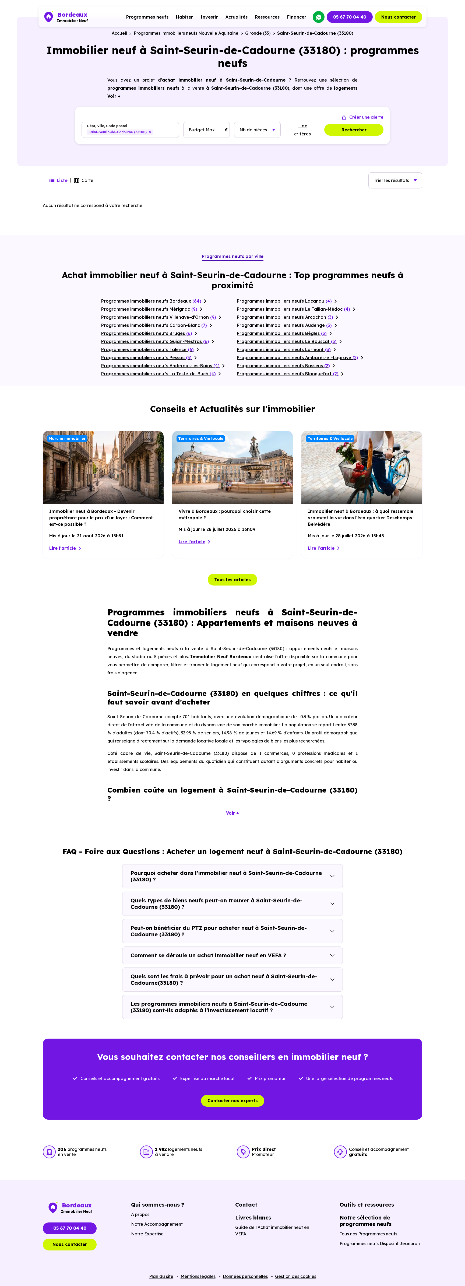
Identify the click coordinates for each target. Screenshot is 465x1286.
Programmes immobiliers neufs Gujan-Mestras (155, 341)
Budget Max (202, 129)
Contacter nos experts (232, 1100)
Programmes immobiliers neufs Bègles (282, 333)
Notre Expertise (147, 1233)
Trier (391, 180)
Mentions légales (198, 1276)
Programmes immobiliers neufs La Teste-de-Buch (158, 373)
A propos (140, 1214)
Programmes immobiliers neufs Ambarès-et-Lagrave (297, 357)
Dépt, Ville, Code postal (107, 126)
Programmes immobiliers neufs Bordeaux (151, 301)
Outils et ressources (367, 1204)
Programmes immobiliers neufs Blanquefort (288, 373)
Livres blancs (253, 1217)
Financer (296, 17)
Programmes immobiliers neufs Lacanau (284, 301)
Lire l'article (62, 548)
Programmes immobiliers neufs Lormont (284, 349)
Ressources (267, 17)
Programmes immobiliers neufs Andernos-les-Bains (160, 365)
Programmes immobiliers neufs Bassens (283, 365)
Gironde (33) (257, 33)
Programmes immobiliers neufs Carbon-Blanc (154, 325)
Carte (87, 180)
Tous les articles (232, 579)
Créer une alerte (366, 117)
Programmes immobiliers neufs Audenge (284, 325)
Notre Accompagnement (157, 1224)
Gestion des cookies (295, 1276)
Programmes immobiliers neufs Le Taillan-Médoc (293, 309)
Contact (246, 1204)
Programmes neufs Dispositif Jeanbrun (380, 1243)
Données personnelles (245, 1276)
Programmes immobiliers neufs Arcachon (285, 317)
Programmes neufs (147, 17)
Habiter (184, 17)
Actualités (237, 17)
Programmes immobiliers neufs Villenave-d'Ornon (158, 317)
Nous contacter (398, 17)
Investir (209, 17)
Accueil (119, 33)
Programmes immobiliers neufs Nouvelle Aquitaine (186, 33)
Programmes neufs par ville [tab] (232, 256)
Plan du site (161, 1276)
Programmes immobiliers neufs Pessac (146, 357)
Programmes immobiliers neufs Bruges (146, 333)
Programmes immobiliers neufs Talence (147, 349)
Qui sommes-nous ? (157, 1204)
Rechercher (354, 129)
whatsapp (319, 17)
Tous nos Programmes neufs (368, 1233)
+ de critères (302, 129)
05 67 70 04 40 (349, 17)
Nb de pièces (253, 129)
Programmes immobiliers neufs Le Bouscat (287, 341)
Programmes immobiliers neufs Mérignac (149, 309)
